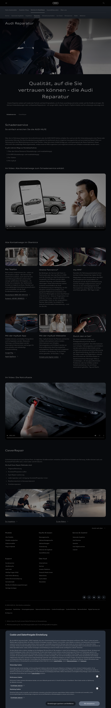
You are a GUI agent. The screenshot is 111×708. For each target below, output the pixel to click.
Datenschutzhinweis (72, 661)
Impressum (83, 661)
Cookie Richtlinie (58, 661)
